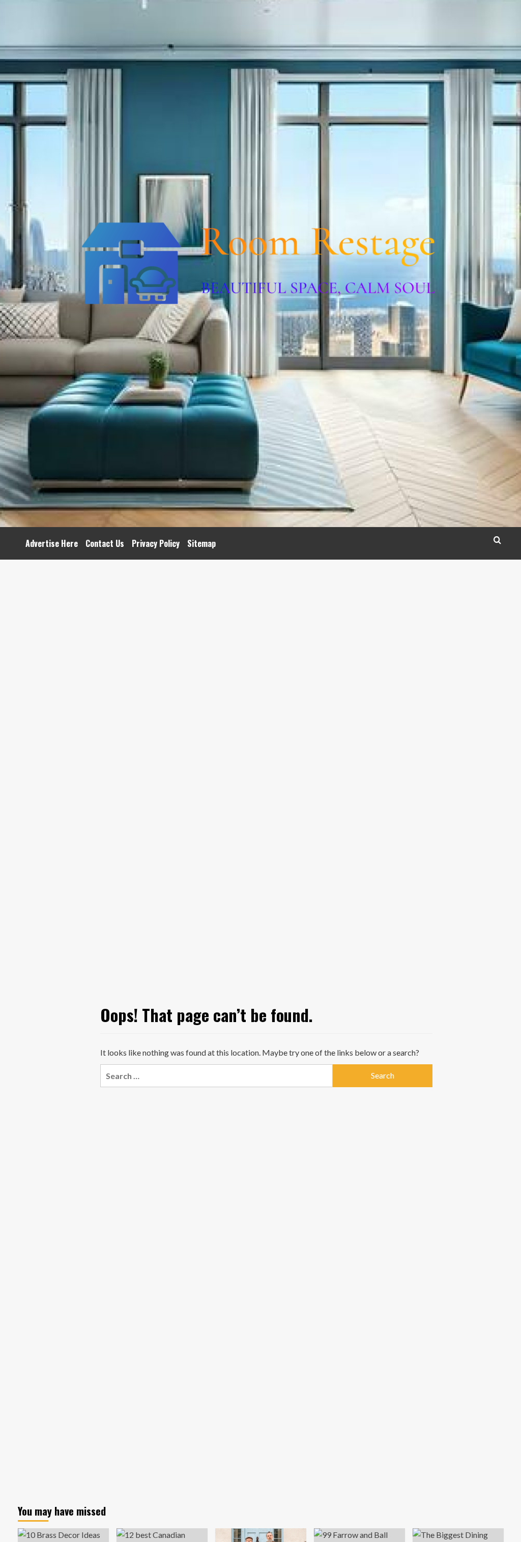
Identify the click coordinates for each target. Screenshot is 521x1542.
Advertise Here (51, 543)
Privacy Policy (156, 543)
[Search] (497, 540)
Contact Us (104, 543)
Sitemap (201, 543)
